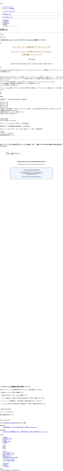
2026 (4, 445)
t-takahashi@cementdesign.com (11, 422)
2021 (4, 448)
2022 (4, 447)
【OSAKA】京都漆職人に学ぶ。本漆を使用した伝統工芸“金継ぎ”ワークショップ (25, 431)
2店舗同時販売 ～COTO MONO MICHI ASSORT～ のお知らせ (20, 427)
